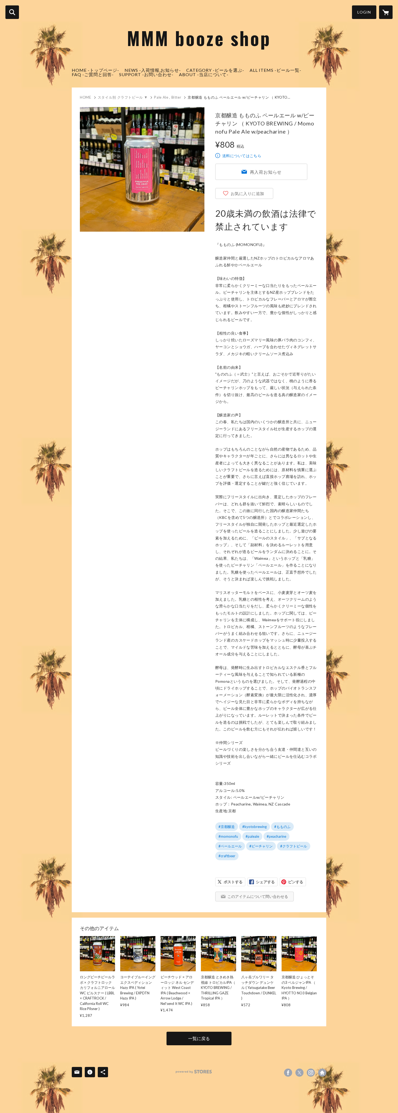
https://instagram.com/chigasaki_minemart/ (311, 1073)
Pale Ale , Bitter (167, 97)
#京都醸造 (226, 826)
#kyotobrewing (254, 826)
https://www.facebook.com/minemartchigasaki (288, 1073)
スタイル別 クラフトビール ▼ (123, 97)
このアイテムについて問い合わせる (257, 896)
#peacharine (276, 836)
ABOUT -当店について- (204, 74)
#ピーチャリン (261, 846)
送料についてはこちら (241, 155)
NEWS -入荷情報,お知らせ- (153, 70)
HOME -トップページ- (95, 70)
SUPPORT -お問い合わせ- (146, 74)
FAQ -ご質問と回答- (93, 74)
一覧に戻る (199, 1038)
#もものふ (282, 826)
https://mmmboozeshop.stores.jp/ (322, 1073)
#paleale (252, 836)
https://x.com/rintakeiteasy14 (299, 1073)
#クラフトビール (293, 846)
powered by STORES (193, 1072)
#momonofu (228, 836)
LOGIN (364, 12)
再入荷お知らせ (266, 171)
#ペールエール (230, 846)
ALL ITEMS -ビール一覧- (275, 70)
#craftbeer (226, 856)
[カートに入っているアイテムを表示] (386, 12)
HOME (85, 97)
